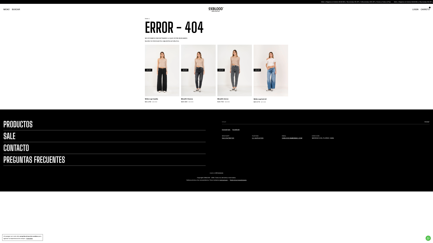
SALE (9, 136)
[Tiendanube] (217, 173)
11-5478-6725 (257, 138)
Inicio (147, 18)
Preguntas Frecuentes (34, 159)
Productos (18, 124)
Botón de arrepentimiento (238, 180)
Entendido (29, 238)
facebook (236, 130)
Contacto (16, 148)
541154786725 (228, 138)
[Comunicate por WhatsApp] (428, 238)
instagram (226, 130)
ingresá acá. (224, 180)
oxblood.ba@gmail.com (292, 138)
